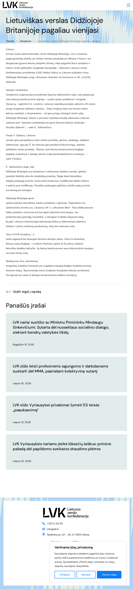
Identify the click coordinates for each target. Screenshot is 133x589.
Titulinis (10, 41)
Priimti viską (109, 574)
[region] (88, 562)
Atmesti (86, 574)
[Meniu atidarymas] (128, 5)
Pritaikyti (65, 574)
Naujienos (25, 41)
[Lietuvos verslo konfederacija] (18, 5)
